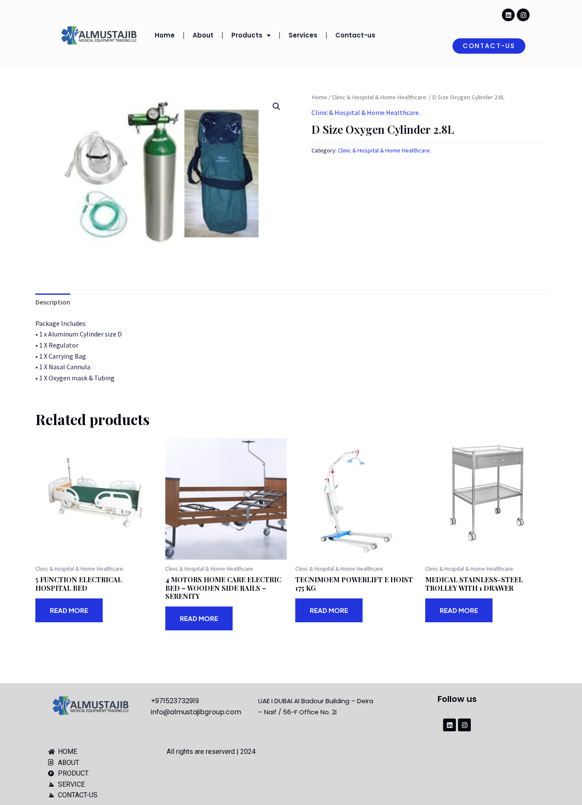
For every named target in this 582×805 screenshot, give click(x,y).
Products (246, 35)
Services (302, 35)
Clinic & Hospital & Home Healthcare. (379, 97)
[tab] (52, 302)
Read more (69, 610)
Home (165, 35)
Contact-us (355, 35)
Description (52, 302)
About (203, 35)
